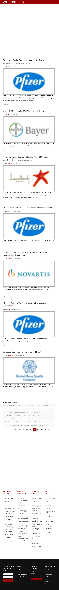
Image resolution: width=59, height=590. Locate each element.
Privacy (19, 572)
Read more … (7, 104)
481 (24, 429)
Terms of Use (20, 576)
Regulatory (33, 575)
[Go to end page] (54, 428)
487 (46, 429)
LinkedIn (46, 581)
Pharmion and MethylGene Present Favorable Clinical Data (20, 418)
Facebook (47, 578)
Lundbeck (10, 163)
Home (18, 569)
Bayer (9, 114)
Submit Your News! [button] (36, 579)
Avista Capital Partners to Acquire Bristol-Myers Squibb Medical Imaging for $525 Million (27, 405)
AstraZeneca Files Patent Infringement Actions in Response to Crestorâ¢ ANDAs (25, 415)
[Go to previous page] (14, 428)
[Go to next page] (52, 428)
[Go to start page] (12, 428)
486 (42, 429)
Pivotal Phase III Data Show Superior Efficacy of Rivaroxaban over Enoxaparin (25, 425)
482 (27, 429)
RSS (45, 583)
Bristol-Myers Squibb (12, 355)
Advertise (19, 571)
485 (38, 429)
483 (31, 429)
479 (16, 429)
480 (20, 429)
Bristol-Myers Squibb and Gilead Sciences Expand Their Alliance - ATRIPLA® (24, 412)
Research (33, 573)
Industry (33, 571)
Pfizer (9, 66)
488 (49, 429)
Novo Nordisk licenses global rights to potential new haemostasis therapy (24, 409)
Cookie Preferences (22, 574)
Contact (19, 578)
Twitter (46, 579)
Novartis (10, 258)
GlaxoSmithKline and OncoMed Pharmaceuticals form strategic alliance (23, 422)
